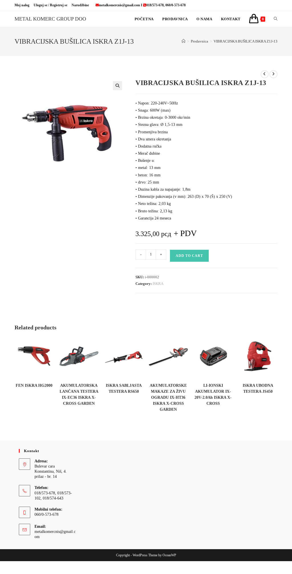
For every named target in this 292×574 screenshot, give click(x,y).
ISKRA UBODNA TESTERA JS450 (258, 388)
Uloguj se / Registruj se (50, 5)
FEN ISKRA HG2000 (34, 385)
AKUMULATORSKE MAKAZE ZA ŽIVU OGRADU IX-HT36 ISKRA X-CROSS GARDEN (168, 397)
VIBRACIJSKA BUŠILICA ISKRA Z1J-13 (245, 41)
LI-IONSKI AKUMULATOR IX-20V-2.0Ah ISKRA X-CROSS (213, 394)
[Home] (183, 41)
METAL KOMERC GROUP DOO (50, 19)
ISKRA (158, 283)
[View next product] (273, 74)
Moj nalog (22, 5)
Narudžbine (80, 5)
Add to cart (189, 256)
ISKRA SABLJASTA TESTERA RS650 (124, 388)
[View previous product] (265, 74)
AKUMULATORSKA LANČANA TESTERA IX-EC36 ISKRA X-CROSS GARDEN (79, 394)
